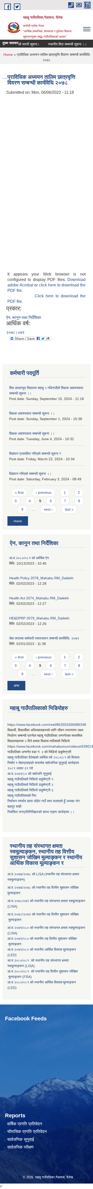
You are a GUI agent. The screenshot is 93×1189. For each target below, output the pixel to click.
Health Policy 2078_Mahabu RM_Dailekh (41, 578)
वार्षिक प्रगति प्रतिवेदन (24, 1124)
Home (8, 55)
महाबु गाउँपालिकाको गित (22, 795)
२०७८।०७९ (15, 332)
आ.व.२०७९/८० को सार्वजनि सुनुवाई (29, 774)
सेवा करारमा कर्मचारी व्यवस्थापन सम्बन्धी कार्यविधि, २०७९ (44, 638)
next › (48, 509)
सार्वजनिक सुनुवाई (20, 1139)
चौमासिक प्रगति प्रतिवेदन (27, 1131)
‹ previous (43, 492)
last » (69, 509)
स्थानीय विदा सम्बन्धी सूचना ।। (62, 44)
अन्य (16, 686)
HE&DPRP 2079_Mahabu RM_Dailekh (39, 618)
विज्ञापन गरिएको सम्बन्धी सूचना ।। (30, 474)
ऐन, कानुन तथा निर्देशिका (23, 317)
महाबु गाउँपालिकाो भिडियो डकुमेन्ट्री (29, 779)
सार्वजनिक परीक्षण (20, 1147)
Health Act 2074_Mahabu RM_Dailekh (39, 598)
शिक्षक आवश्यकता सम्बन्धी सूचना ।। (32, 413)
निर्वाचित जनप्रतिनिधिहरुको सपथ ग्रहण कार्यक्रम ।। (40, 812)
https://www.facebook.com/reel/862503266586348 (46, 725)
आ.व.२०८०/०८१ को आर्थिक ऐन (29, 558)
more (18, 521)
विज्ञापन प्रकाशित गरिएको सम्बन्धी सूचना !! (35, 454)
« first (19, 492)
